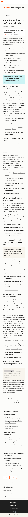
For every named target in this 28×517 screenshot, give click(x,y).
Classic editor (21, 346)
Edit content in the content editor (14, 230)
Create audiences (10, 124)
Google (21, 118)
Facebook (8, 120)
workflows (10, 163)
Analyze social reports (11, 290)
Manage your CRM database (9, 496)
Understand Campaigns (11, 411)
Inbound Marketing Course (9, 493)
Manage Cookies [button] (14, 508)
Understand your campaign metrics (15, 417)
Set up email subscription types (14, 340)
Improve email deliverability (13, 357)
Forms (15, 173)
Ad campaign (9, 134)
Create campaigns (10, 414)
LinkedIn (14, 120)
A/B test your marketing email (14, 349)
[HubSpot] (2, 2)
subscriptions (7, 32)
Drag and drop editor (11, 346)
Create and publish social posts (14, 281)
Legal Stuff (13, 502)
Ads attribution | (19, 132)
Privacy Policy (13, 505)
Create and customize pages (13, 224)
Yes (6, 477)
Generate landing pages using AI (14, 227)
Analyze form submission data (13, 193)
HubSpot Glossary (7, 490)
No (13, 477)
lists (4, 163)
